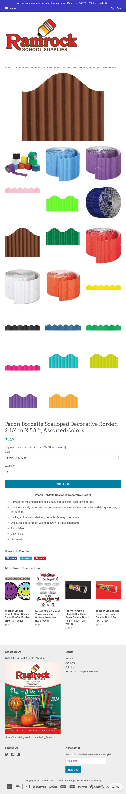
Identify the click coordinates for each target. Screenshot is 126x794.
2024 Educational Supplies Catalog (25, 658)
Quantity (10, 466)
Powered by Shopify (91, 780)
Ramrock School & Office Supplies (61, 780)
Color (8, 451)
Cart (118, 8)
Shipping (69, 667)
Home (7, 67)
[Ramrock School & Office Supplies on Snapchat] (19, 754)
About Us (70, 662)
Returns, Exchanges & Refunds (81, 671)
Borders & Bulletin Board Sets (29, 67)
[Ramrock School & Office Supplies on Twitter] (7, 754)
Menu (12, 8)
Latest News (13, 651)
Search (69, 658)
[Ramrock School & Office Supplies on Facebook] (13, 754)
